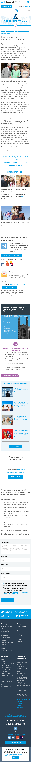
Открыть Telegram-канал (11, 255)
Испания (19, 641)
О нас (2, 659)
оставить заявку (6, 6)
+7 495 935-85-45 (15, 720)
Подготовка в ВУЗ (6, 644)
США (18, 628)
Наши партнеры (5, 673)
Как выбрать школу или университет (23, 665)
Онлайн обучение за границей (6, 651)
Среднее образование (7, 642)
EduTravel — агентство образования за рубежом (15, 716)
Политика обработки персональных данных (7, 681)
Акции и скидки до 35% (23, 616)
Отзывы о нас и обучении (8, 663)
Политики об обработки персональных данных (15, 593)
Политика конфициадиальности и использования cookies (7, 686)
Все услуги (4, 679)
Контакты (3, 10)
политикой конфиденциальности (19, 284)
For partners (4, 671)
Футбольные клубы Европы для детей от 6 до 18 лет (23, 690)
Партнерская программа (7, 665)
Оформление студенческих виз (8, 676)
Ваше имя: (4, 556)
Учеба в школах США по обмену (7, 647)
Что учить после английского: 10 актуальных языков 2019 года (23, 685)
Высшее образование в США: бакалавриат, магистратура (23, 695)
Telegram (15, 731)
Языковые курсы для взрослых (6, 627)
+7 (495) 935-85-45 (11, 162)
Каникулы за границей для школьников (8, 634)
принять (15, 757)
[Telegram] (16, 10)
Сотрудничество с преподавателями (6, 668)
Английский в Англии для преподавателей (22, 674)
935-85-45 (24, 6)
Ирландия (19, 639)
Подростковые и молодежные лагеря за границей (7, 639)
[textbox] (16, 284)
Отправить (7, 600)
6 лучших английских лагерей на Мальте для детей (23, 670)
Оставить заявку (15, 743)
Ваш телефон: (5, 573)
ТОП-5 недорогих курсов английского (22, 661)
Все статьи (15, 446)
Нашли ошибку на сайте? (7, 690)
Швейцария (20, 635)
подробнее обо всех (11, 376)
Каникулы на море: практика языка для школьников (22, 678)
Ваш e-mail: (5, 564)
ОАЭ (18, 637)
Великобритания (21, 626)
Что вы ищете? (6, 542)
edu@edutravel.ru (15, 723)
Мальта (19, 633)
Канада (19, 630)
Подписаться (9, 287)
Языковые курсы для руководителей (6, 630)
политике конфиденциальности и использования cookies (13, 754)
